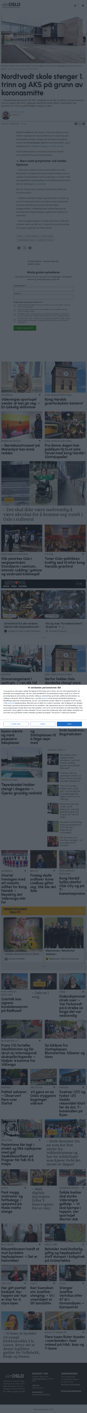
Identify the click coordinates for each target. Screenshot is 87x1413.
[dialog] (43, 706)
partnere (45, 698)
